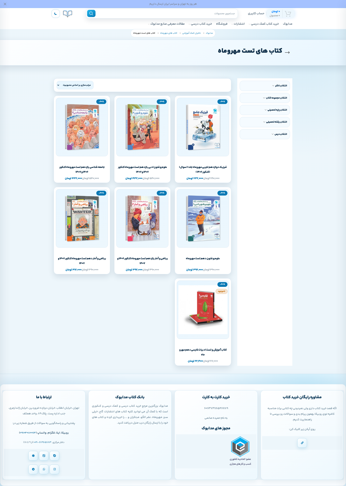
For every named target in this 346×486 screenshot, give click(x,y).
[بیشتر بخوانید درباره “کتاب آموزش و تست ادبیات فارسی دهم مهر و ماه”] (207, 338)
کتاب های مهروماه (168, 33)
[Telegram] (33, 469)
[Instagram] (54, 469)
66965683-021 (42, 442)
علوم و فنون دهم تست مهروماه (203, 258)
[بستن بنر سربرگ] (5, 4)
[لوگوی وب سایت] (67, 13)
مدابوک (209, 33)
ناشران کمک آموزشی (191, 33)
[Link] (302, 443)
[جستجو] (91, 13)
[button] (207, 155)
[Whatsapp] (44, 469)
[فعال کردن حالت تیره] (56, 14)
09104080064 (28, 433)
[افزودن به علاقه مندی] (198, 155)
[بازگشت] (287, 53)
